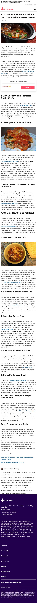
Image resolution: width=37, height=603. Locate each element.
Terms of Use (5, 556)
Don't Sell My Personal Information (11, 582)
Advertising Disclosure (30, 4)
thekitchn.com (27, 367)
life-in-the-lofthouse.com (27, 411)
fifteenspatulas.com (16, 305)
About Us (4, 545)
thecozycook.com (7, 329)
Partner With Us (5, 571)
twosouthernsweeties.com (9, 203)
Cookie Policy (5, 551)
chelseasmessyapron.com (18, 380)
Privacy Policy (5, 561)
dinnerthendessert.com (8, 226)
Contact (3, 576)
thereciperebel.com (25, 105)
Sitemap (3, 566)
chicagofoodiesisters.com (9, 161)
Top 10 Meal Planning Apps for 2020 (12, 462)
